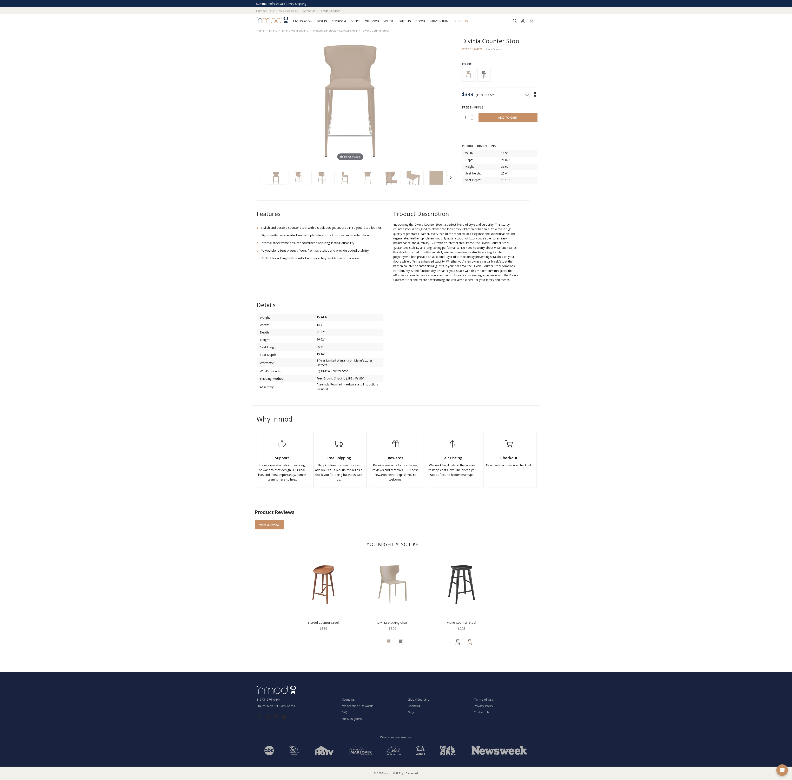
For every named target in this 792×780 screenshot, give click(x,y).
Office (355, 21)
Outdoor (372, 21)
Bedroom (338, 21)
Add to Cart (323, 608)
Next (451, 178)
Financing (414, 706)
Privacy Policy (483, 706)
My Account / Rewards (358, 706)
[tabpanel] (323, 602)
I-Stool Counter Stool (323, 622)
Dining (322, 21)
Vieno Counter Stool (461, 622)
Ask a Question (494, 49)
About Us (309, 11)
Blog (411, 712)
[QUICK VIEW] (353, 557)
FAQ (345, 712)
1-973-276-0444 (287, 11)
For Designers (352, 718)
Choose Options (392, 608)
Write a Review (472, 49)
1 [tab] (392, 660)
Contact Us (263, 11)
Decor (420, 21)
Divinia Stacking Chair (392, 622)
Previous (261, 178)
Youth (388, 21)
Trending (460, 21)
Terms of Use (484, 699)
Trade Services (330, 11)
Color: (466, 64)
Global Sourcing (418, 699)
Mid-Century (439, 21)
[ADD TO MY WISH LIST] (353, 560)
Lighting (404, 21)
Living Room (302, 21)
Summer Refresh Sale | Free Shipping (281, 4)
